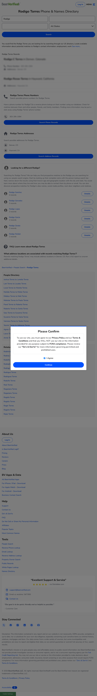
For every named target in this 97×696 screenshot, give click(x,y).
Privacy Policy (58, 337)
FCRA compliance (58, 343)
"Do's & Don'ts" (29, 346)
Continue (48, 365)
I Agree (49, 358)
